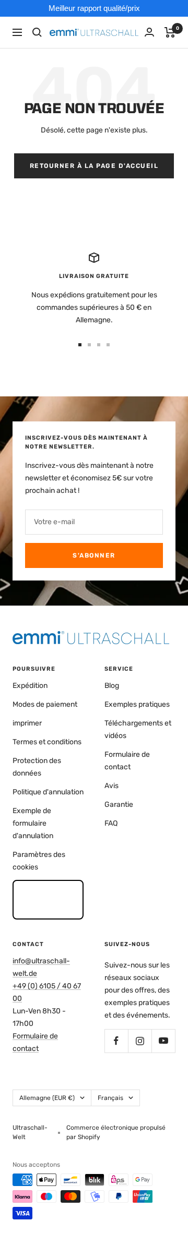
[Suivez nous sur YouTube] (163, 1041)
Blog (111, 685)
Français (110, 1098)
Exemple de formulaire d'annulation (33, 823)
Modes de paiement (45, 704)
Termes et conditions (47, 741)
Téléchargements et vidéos (137, 729)
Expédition (30, 685)
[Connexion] (149, 32)
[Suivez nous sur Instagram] (139, 1041)
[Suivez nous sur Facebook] (116, 1041)
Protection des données (37, 767)
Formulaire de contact (127, 760)
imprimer (27, 723)
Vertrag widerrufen (48, 899)
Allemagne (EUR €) (47, 1098)
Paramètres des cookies (39, 861)
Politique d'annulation (48, 792)
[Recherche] (37, 32)
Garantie (118, 804)
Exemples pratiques (137, 704)
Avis (111, 785)
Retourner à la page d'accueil (94, 166)
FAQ (111, 823)
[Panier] (169, 32)
